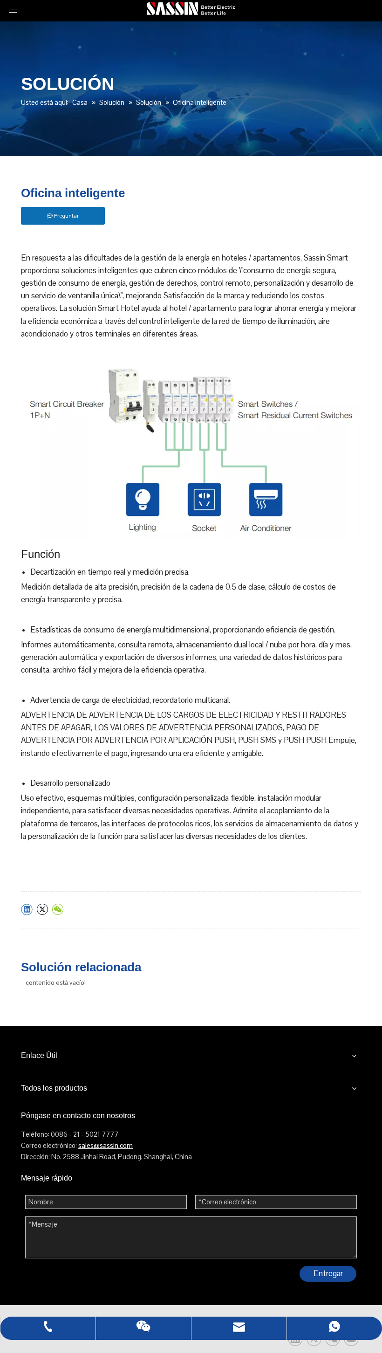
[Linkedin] (27, 909)
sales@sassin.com (105, 1145)
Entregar (328, 1273)
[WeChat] (57, 909)
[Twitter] (42, 909)
